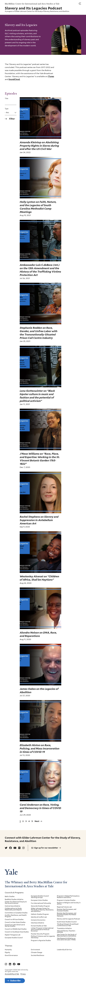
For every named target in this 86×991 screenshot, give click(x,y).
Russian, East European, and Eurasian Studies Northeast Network (66, 915)
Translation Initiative (64, 928)
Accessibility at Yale (12, 974)
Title (6, 98)
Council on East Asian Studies (15, 922)
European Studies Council (14, 937)
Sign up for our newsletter (46, 848)
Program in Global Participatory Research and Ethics (68, 896)
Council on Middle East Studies (16, 929)
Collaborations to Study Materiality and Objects (13, 909)
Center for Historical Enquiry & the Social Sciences (16, 902)
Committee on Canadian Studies (16, 913)
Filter (12, 119)
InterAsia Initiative (37, 923)
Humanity (8, 949)
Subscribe (15, 980)
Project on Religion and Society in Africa (68, 903)
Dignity (7, 952)
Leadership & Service (64, 949)
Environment (35, 949)
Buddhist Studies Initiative (14, 899)
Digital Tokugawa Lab (12, 935)
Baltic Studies (9, 896)
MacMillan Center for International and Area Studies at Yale (32, 4)
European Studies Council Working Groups (40, 896)
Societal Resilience (37, 955)
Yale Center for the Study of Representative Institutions (66, 935)
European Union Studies (39, 900)
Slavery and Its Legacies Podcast (68, 919)
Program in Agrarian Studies (41, 940)
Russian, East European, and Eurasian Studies (66, 910)
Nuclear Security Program (40, 934)
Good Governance (11, 955)
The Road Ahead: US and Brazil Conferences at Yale (67, 924)
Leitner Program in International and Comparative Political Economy (42, 929)
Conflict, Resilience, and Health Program (16, 916)
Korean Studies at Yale (39, 926)
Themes (8, 946)
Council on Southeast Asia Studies (17, 932)
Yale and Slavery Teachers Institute (66, 931)
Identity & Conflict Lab (39, 917)
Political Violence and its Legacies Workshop (43, 937)
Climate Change (36, 952)
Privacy (23, 974)
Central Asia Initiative (12, 906)
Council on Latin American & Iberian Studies (15, 925)
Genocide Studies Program (40, 906)
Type (6, 109)
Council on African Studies (14, 919)
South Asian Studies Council (67, 922)
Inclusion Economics (38, 920)
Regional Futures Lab (64, 907)
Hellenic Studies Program (40, 914)
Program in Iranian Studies (66, 900)
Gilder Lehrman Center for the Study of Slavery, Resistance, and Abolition (42, 11)
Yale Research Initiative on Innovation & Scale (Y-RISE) (66, 939)
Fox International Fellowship (41, 903)
